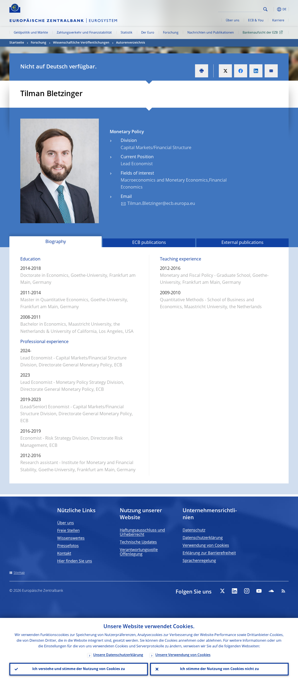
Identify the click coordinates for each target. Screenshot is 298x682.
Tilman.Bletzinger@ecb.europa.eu (161, 204)
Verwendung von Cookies (206, 546)
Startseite (16, 42)
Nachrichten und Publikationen (210, 32)
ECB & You (256, 20)
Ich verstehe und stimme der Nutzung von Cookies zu (78, 669)
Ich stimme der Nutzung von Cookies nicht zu (219, 669)
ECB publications (149, 243)
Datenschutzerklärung (203, 538)
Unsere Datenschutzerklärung (118, 655)
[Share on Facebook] (240, 70)
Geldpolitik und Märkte (31, 32)
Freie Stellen (68, 531)
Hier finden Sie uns (74, 561)
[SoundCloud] (271, 591)
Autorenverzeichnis (130, 42)
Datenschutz (194, 530)
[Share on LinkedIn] (255, 70)
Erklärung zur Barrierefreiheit (209, 553)
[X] (222, 591)
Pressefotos (68, 546)
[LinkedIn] (234, 591)
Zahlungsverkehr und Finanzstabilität (84, 32)
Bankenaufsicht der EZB (260, 32)
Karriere (278, 20)
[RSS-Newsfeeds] (283, 591)
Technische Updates (138, 542)
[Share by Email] (271, 70)
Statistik (126, 32)
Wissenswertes (71, 538)
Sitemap (19, 572)
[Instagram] (246, 591)
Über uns (232, 20)
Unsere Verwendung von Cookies (183, 655)
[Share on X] (225, 70)
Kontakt (64, 554)
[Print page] (201, 70)
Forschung (170, 32)
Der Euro (147, 32)
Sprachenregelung (199, 561)
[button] (273, 9)
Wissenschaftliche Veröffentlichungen (81, 42)
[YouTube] (259, 591)
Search (265, 9)
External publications (242, 243)
